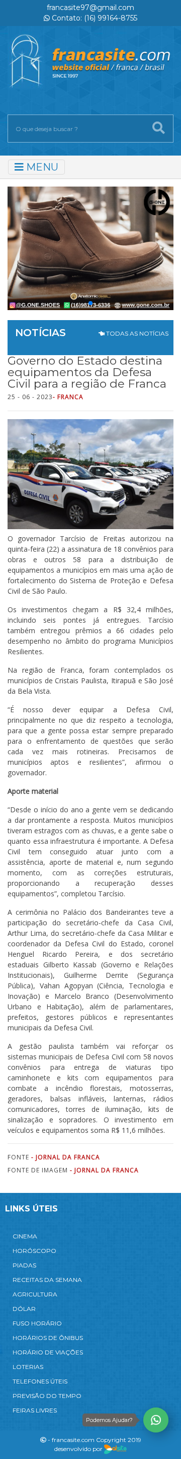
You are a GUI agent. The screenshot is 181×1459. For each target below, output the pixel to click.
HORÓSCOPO (34, 1250)
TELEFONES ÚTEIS (40, 1381)
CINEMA (25, 1236)
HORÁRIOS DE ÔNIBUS (48, 1337)
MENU (41, 167)
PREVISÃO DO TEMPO (47, 1395)
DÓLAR (24, 1308)
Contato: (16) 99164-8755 (93, 18)
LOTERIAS (28, 1366)
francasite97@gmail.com (90, 7)
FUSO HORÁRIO (37, 1323)
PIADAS (24, 1265)
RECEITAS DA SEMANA (47, 1279)
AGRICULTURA (35, 1294)
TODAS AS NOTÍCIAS (136, 333)
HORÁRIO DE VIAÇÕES (48, 1352)
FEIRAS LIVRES (35, 1410)
